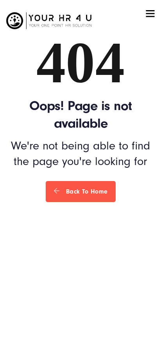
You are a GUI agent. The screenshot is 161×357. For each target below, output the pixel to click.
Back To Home (86, 191)
